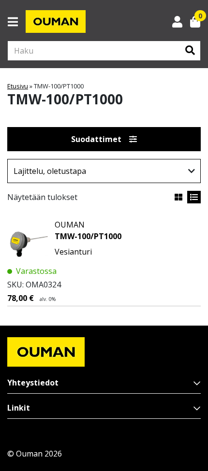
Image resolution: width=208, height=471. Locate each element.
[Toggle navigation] (17, 21)
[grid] (178, 197)
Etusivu (17, 86)
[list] (194, 197)
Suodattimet (96, 139)
